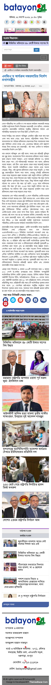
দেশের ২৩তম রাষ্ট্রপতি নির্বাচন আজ (21, 520)
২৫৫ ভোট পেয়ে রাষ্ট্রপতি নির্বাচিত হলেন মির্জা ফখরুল (23, 486)
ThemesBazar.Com (38, 682)
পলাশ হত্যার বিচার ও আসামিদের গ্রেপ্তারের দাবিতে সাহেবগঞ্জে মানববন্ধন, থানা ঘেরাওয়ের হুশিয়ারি (24, 582)
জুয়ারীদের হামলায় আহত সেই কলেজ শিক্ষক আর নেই (32, 543)
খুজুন (36, 50)
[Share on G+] (20, 300)
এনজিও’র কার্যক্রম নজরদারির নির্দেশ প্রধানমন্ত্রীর (24, 78)
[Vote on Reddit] (35, 300)
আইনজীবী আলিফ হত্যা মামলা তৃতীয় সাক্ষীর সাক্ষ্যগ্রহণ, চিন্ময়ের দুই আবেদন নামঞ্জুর (25, 415)
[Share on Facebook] (5, 300)
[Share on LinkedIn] (28, 300)
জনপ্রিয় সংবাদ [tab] (25, 535)
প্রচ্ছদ (9, 66)
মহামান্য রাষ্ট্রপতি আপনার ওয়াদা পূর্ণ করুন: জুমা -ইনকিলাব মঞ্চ (25, 379)
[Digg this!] (43, 300)
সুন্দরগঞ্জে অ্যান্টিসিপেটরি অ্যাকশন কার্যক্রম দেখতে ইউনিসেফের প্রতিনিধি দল (25, 450)
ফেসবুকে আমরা (8, 604)
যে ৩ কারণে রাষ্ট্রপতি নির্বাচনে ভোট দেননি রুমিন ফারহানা (31, 597)
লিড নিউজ (22, 66)
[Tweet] (13, 300)
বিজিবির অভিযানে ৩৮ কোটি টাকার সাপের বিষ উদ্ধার (25, 43)
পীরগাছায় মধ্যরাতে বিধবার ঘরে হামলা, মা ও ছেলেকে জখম (31, 567)
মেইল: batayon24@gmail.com (25, 668)
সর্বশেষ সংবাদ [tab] (25, 531)
